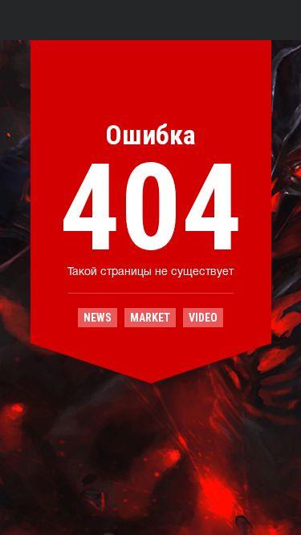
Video (203, 317)
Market (150, 317)
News (97, 317)
